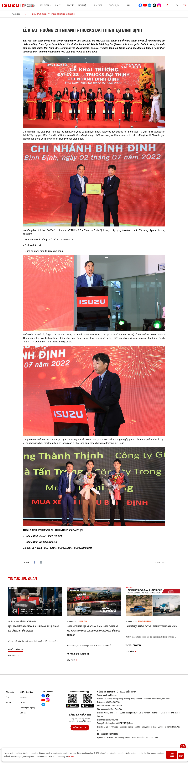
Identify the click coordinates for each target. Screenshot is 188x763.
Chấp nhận (172, 754)
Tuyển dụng (114, 5)
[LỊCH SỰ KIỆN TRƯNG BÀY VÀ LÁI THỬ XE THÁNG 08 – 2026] (153, 601)
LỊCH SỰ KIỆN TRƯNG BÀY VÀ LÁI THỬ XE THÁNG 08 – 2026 (151, 626)
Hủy (181, 756)
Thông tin (19, 649)
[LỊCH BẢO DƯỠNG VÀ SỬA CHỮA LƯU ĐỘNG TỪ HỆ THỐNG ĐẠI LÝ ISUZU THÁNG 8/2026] (35, 601)
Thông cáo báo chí (81, 654)
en (177, 5)
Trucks (140, 621)
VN (184, 5)
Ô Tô (7, 697)
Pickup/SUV (83, 621)
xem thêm (12, 656)
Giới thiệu (23, 697)
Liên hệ (127, 5)
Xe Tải (8, 702)
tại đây (71, 756)
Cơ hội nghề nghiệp (27, 707)
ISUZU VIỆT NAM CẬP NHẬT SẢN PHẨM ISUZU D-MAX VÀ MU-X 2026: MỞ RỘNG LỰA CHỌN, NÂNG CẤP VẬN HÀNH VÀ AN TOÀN (93, 630)
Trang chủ (16, 14)
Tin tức (70, 5)
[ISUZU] (10, 5)
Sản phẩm (10, 692)
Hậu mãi (23, 621)
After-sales (31, 621)
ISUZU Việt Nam (26, 692)
